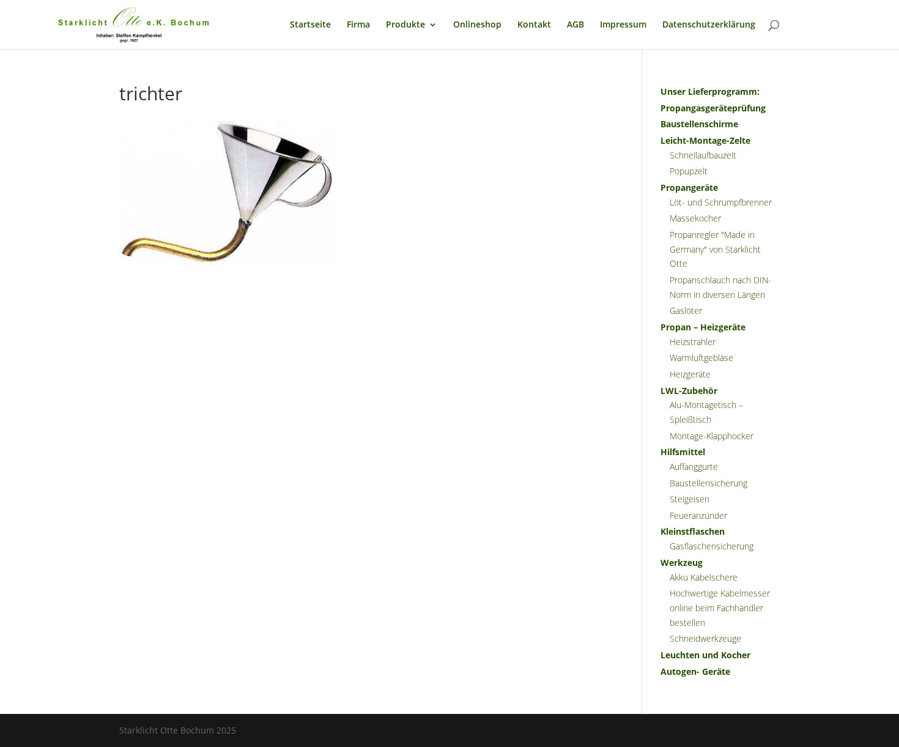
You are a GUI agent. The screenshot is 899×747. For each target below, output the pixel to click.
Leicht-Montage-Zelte (705, 140)
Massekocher (695, 218)
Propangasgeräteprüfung (713, 108)
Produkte (405, 25)
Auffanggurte (694, 466)
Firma (358, 25)
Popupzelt (689, 171)
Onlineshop (477, 25)
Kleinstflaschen (692, 531)
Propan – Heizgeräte (702, 327)
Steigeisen (689, 499)
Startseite (310, 25)
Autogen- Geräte (695, 671)
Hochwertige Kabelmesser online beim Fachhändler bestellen (720, 607)
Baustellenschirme (699, 124)
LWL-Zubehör (688, 390)
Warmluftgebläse (701, 357)
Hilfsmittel (682, 452)
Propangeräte (689, 187)
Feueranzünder (698, 515)
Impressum (623, 25)
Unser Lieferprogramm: (710, 91)
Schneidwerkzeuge (705, 638)
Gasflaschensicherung (711, 546)
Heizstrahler (693, 341)
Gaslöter (686, 310)
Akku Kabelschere (704, 577)
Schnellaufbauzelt (703, 155)
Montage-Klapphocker (711, 436)
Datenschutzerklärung (708, 25)
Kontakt (534, 25)
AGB (575, 25)
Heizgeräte (690, 374)
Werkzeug (681, 562)
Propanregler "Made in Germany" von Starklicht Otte (715, 249)
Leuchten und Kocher (705, 655)
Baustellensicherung (708, 483)
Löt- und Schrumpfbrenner (721, 202)
